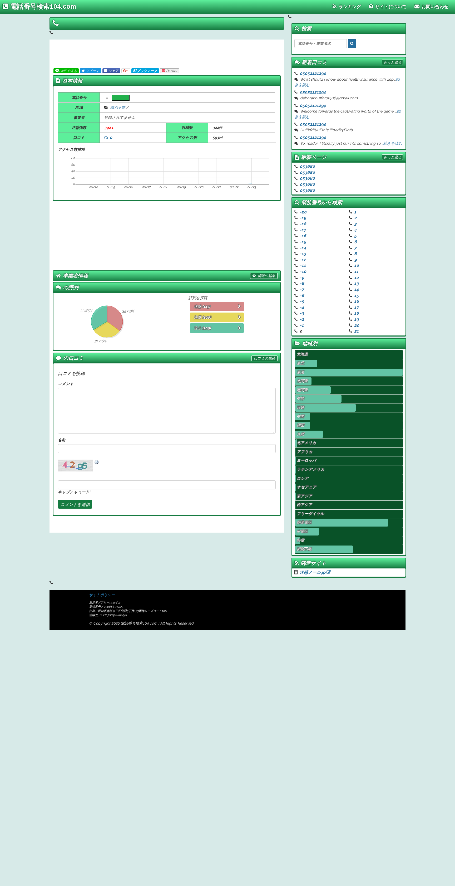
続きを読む (392, 143)
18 (356, 313)
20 (356, 325)
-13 (303, 253)
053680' (308, 184)
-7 (302, 289)
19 (356, 319)
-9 (302, 277)
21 (356, 331)
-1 (302, 325)
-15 (303, 241)
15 (356, 295)
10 (356, 265)
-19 (303, 217)
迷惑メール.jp (313, 572)
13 (356, 283)
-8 (302, 283)
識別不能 (117, 107)
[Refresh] (97, 462)
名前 (61, 440)
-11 (303, 265)
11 (356, 271)
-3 (302, 313)
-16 (303, 235)
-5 (302, 301)
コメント (66, 383)
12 (356, 277)
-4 (302, 307)
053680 (307, 166)
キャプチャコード (73, 492)
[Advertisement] (164, 53)
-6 (302, 295)
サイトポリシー (102, 595)
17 (356, 307)
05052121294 (313, 73)
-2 (302, 319)
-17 (303, 229)
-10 (303, 271)
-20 (303, 212)
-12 (303, 259)
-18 (303, 223)
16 (356, 301)
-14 (303, 247)
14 (356, 289)
